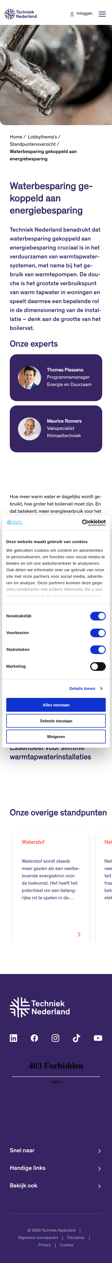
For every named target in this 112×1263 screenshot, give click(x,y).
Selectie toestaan (56, 720)
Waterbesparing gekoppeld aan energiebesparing (43, 156)
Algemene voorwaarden (38, 1238)
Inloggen (84, 14)
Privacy (45, 1245)
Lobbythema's (42, 137)
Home (16, 137)
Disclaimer (76, 1238)
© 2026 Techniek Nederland (51, 1231)
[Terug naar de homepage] (20, 14)
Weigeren (56, 736)
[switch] (98, 633)
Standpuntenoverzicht (33, 144)
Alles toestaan (56, 705)
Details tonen (82, 688)
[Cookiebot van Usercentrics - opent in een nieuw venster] (82, 522)
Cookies (66, 1245)
